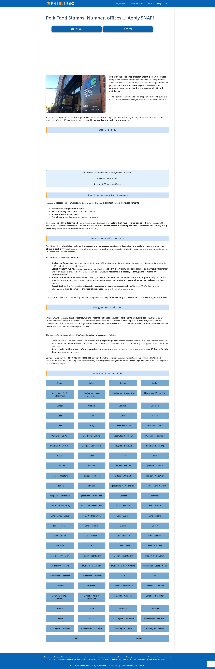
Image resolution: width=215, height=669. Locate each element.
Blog (159, 3)
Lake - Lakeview (123, 505)
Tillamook (59, 585)
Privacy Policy (113, 665)
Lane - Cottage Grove (60, 515)
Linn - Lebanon (123, 535)
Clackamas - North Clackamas (60, 394)
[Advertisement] (107, 57)
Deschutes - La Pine (59, 435)
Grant (59, 455)
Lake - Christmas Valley (60, 505)
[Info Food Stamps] (60, 3)
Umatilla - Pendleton (123, 595)
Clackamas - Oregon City (123, 393)
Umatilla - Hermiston (123, 585)
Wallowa (123, 608)
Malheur (60, 545)
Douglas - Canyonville (59, 445)
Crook (123, 415)
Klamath (123, 495)
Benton (123, 383)
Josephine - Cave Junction (123, 485)
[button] (166, 3)
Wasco (60, 618)
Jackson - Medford (60, 475)
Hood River (60, 465)
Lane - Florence (60, 525)
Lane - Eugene (123, 515)
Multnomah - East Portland (123, 565)
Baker (59, 383)
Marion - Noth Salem (60, 555)
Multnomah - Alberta (60, 565)
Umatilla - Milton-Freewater (60, 597)
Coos (60, 415)
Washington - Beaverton (123, 618)
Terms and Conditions (128, 665)
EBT (148, 3)
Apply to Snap (120, 3)
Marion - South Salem (123, 555)
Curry (59, 425)
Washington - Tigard (123, 628)
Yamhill (75, 638)
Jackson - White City (123, 475)
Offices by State (136, 3)
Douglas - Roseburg (123, 445)
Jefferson (60, 485)
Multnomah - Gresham (60, 575)
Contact (142, 665)
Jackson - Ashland (123, 465)
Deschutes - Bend (123, 425)
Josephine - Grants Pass (60, 495)
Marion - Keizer (123, 545)
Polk (123, 575)
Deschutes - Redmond (123, 435)
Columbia (123, 405)
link (164, 659)
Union (60, 608)
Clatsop (60, 405)
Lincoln (123, 525)
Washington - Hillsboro (60, 628)
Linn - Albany (60, 535)
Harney (123, 455)
